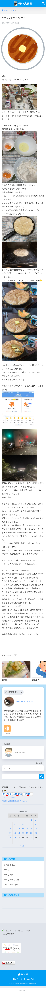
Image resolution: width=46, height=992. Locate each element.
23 (36, 833)
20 (23, 833)
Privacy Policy (29, 979)
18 (15, 833)
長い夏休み (25, 3)
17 (10, 833)
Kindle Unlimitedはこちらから (14, 801)
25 (15, 837)
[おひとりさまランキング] (8, 963)
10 (10, 829)
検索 (41, 776)
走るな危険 (8, 875)
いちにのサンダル (11, 885)
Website (7, 733)
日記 (15, 655)
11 (15, 829)
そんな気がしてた (11, 880)
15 (31, 829)
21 (27, 833)
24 (10, 837)
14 (27, 829)
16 (36, 829)
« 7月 (22, 846)
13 (23, 829)
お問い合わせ (17, 979)
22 (31, 833)
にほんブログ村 (8, 798)
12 (19, 829)
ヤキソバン (8, 870)
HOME (24, 974)
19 (19, 833)
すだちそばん (9, 865)
